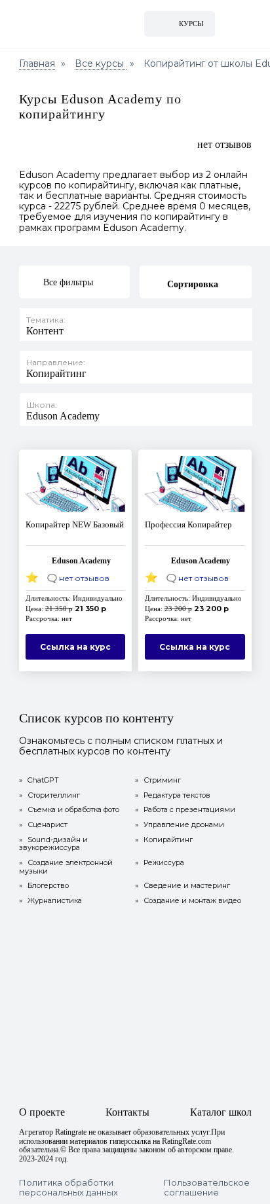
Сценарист (43, 825)
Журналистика (50, 900)
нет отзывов (224, 144)
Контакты (127, 1112)
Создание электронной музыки (66, 867)
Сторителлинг (49, 795)
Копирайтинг (164, 840)
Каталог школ (221, 1112)
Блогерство (44, 885)
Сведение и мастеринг (182, 885)
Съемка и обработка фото (69, 810)
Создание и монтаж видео (188, 900)
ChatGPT (39, 780)
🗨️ (78, 578)
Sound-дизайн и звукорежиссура (53, 844)
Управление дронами (179, 825)
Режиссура (159, 863)
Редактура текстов (172, 795)
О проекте (42, 1112)
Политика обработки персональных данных (68, 1187)
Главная (37, 63)
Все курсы (100, 63)
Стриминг (158, 780)
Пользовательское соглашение (207, 1187)
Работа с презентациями (185, 810)
